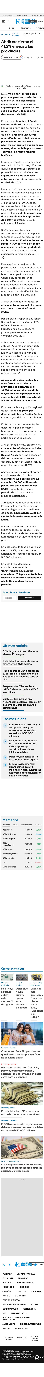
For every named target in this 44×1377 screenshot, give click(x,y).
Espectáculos (10, 1309)
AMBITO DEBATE (35, 1339)
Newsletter (37, 1264)
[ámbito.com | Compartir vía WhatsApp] (25, 57)
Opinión (6, 1291)
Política (7, 1282)
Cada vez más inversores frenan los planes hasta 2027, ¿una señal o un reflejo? (37, 1003)
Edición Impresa (11, 1300)
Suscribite (29, 598)
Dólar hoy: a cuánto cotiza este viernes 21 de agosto (20, 653)
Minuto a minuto (10, 1064)
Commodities (26, 825)
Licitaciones (21, 1328)
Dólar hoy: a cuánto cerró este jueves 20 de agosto (23, 758)
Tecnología (29, 1309)
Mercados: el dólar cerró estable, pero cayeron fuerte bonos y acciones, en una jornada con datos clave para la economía (21, 1072)
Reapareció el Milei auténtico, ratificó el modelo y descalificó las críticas (20, 689)
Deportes (20, 1296)
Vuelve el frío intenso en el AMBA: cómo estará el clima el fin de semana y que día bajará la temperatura (22, 703)
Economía (26, 28)
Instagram (16, 1264)
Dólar (11, 28)
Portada (7, 1274)
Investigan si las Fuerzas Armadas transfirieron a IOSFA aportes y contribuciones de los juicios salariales (23, 746)
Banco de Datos (25, 1282)
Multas (6, 1328)
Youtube (29, 1265)
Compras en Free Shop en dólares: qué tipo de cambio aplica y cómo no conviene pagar (21, 1054)
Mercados (8, 1287)
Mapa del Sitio (19, 1313)
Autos (34, 1304)
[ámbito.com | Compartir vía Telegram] (38, 57)
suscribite (32, 21)
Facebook (9, 1264)
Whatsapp (35, 1264)
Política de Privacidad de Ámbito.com (16, 1318)
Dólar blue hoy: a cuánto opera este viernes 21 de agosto (20, 662)
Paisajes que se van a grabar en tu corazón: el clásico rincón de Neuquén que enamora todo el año (21, 675)
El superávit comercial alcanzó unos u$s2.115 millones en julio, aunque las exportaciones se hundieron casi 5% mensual (25, 769)
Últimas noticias (26, 1274)
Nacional (36, 1291)
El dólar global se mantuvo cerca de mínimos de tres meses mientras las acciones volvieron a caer (21, 1167)
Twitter (3, 1265)
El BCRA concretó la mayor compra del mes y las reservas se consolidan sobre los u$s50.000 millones (24, 730)
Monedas (6, 825)
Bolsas (16, 825)
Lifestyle (21, 1291)
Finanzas (23, 1278)
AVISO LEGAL (8, 1324)
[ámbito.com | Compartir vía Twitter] (31, 57)
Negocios (24, 1287)
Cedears (38, 825)
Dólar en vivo (22, 15)
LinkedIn (22, 1264)
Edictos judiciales (30, 1324)
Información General (14, 1304)
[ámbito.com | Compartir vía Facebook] (28, 57)
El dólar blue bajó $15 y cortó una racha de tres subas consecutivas (20, 1113)
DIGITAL (8, 1338)
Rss (4, 1313)
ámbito (4, 34)
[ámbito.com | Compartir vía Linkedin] (34, 57)
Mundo (6, 1296)
